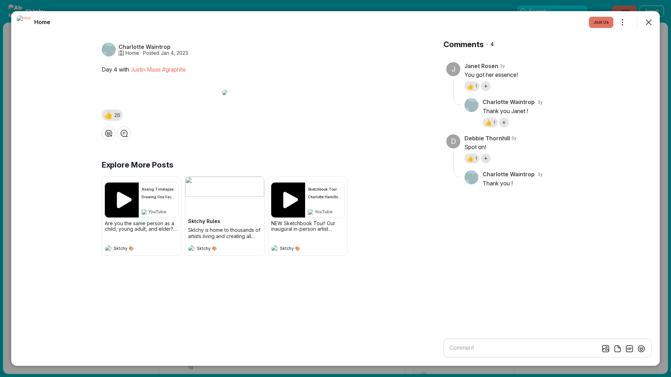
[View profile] (108, 248)
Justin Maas (146, 69)
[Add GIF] (629, 348)
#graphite (174, 69)
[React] (108, 133)
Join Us (601, 22)
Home (132, 53)
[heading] (135, 249)
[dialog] (335, 188)
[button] (112, 115)
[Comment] (124, 133)
